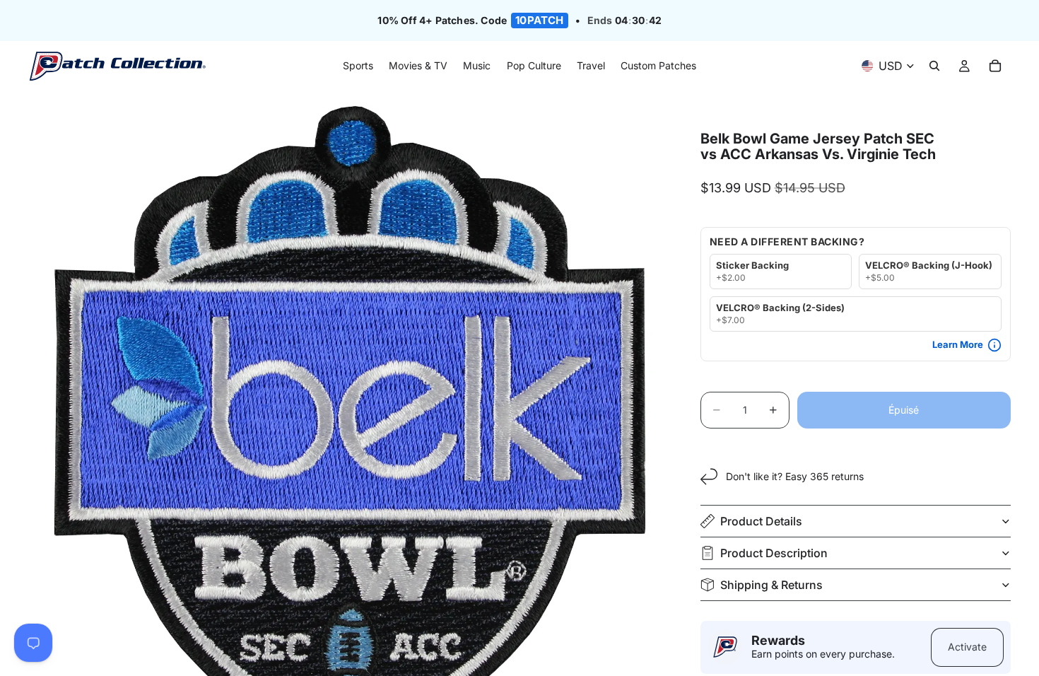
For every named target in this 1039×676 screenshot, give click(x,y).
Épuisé (903, 410)
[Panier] (995, 66)
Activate (967, 647)
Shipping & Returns (771, 585)
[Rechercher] (934, 66)
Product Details (761, 521)
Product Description (774, 553)
